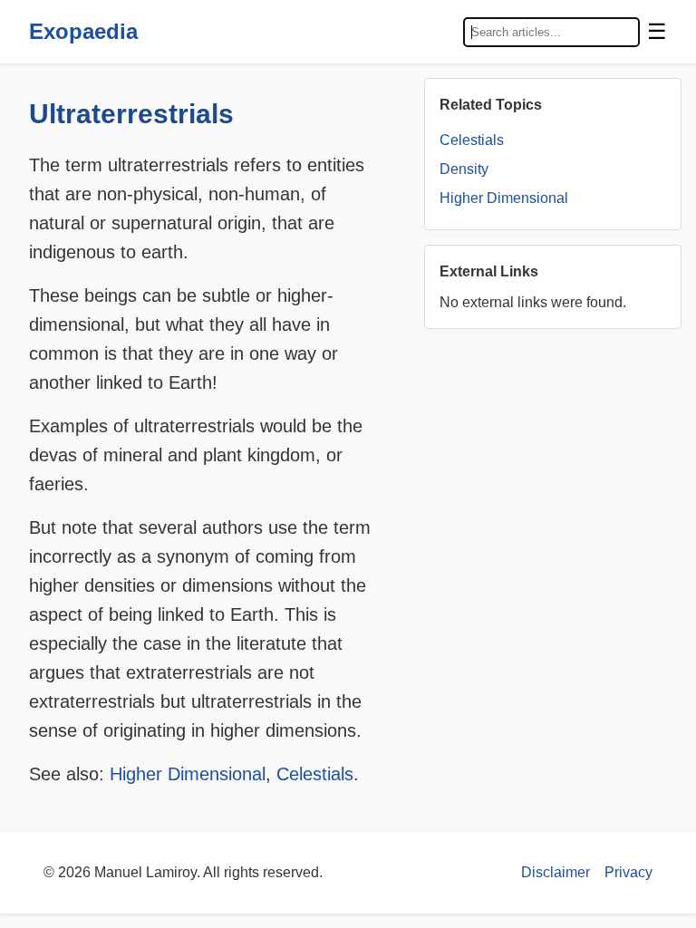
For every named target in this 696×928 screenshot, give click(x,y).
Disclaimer (555, 872)
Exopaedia (83, 31)
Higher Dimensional (188, 774)
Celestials (314, 774)
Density (464, 169)
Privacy (628, 872)
